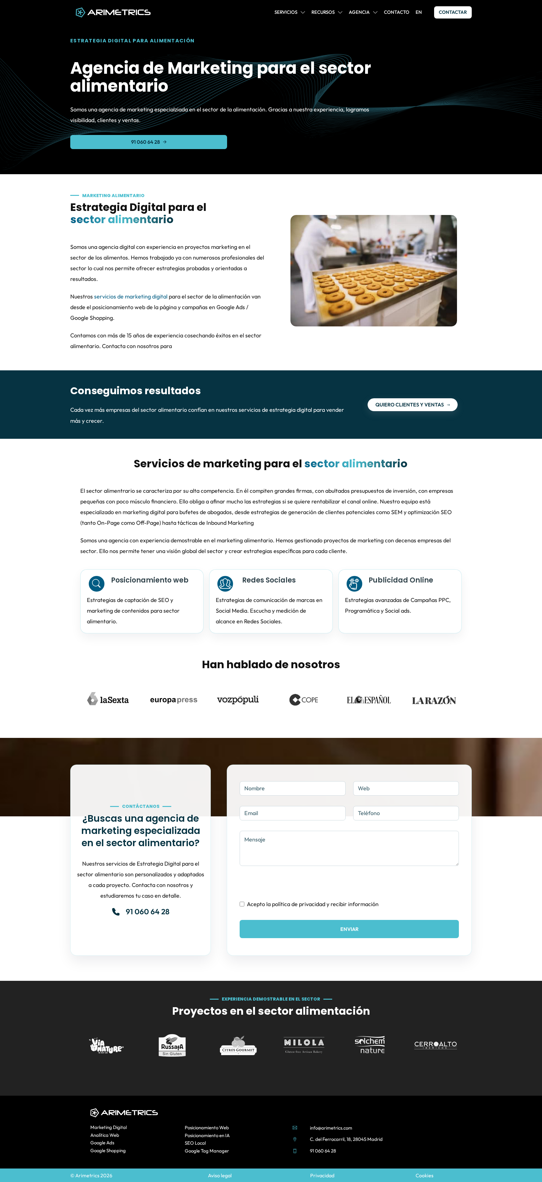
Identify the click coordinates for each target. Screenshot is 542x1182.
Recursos (323, 12)
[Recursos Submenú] (340, 12)
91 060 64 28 (145, 142)
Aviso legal (220, 1175)
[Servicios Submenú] (302, 12)
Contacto (396, 12)
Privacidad (322, 1175)
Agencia (359, 12)
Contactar (453, 12)
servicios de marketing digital (130, 296)
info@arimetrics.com (331, 1128)
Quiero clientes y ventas (409, 404)
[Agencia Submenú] (375, 12)
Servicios (285, 12)
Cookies (424, 1175)
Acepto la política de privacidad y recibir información (313, 904)
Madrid (375, 1139)
